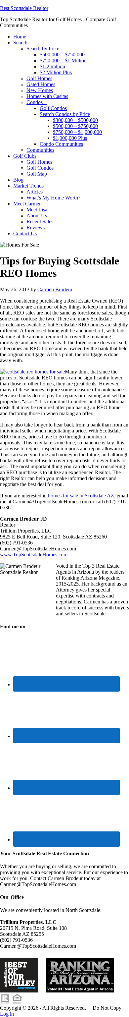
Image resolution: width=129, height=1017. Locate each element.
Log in (7, 1014)
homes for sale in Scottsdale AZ (81, 495)
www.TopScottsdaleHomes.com (33, 554)
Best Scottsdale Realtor (24, 8)
